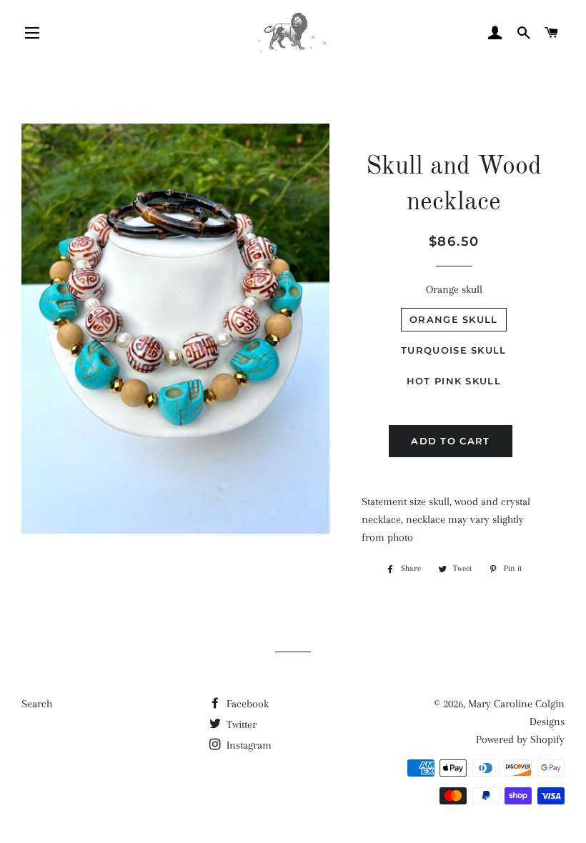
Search (36, 703)
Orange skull (454, 289)
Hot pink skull (454, 380)
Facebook (246, 703)
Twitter (240, 724)
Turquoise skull (454, 350)
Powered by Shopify (520, 739)
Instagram (248, 745)
